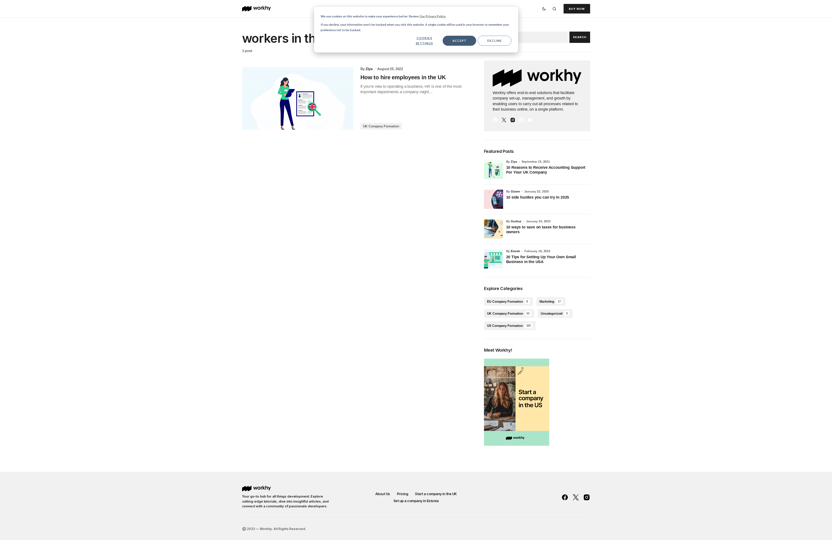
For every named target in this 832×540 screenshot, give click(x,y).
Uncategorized (554, 313)
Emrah (515, 251)
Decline (494, 40)
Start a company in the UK (436, 494)
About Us (382, 494)
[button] (544, 8)
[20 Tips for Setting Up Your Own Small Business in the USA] (493, 258)
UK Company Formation (381, 126)
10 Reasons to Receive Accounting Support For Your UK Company (546, 169)
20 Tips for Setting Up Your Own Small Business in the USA (541, 259)
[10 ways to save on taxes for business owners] (493, 229)
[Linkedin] (521, 120)
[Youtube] (530, 120)
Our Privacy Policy (432, 16)
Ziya (514, 161)
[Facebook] (495, 120)
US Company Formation (509, 325)
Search (579, 37)
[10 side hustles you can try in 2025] (493, 199)
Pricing (402, 494)
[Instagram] (512, 120)
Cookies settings (424, 40)
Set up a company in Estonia (416, 501)
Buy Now (577, 8)
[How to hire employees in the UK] (297, 98)
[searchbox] (526, 37)
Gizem (515, 191)
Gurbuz (516, 221)
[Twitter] (504, 120)
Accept (459, 40)
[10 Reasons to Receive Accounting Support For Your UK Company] (493, 169)
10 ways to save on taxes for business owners (541, 229)
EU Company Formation (507, 301)
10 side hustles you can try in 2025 (537, 197)
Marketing (550, 301)
